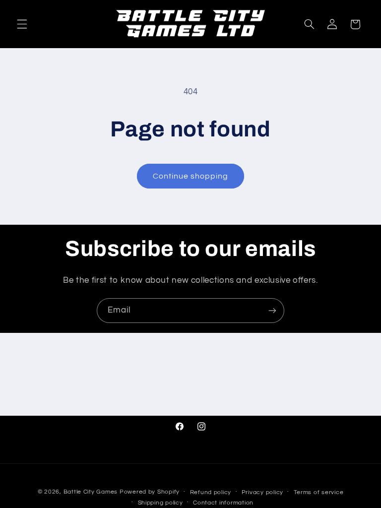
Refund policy (211, 492)
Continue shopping (191, 176)
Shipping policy (160, 503)
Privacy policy (262, 492)
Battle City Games (91, 492)
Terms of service (319, 492)
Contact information (223, 503)
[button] (21, 24)
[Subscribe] (272, 310)
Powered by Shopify (150, 492)
